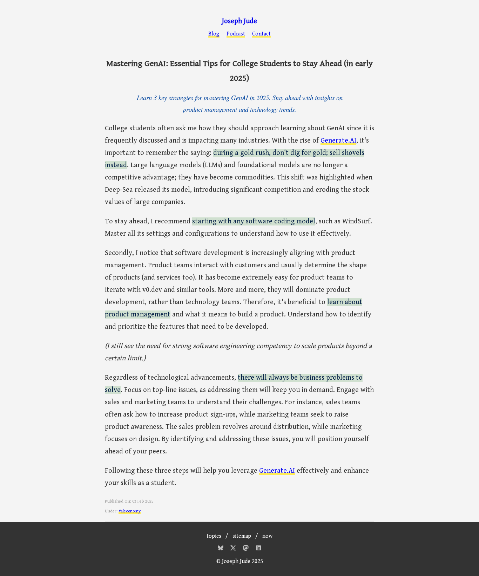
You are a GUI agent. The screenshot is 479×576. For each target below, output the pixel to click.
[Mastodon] (246, 549)
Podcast (236, 34)
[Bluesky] (221, 549)
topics (214, 536)
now (267, 536)
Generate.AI (338, 141)
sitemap (241, 536)
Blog (214, 34)
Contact (261, 34)
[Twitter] (234, 549)
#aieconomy (130, 511)
